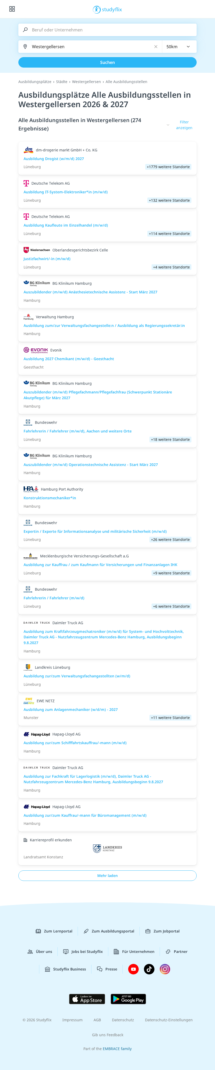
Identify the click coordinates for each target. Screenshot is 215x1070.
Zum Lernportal (58, 931)
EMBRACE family (117, 1048)
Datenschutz (123, 1019)
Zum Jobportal (167, 931)
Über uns (44, 951)
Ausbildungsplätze (34, 81)
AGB (97, 1019)
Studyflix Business (69, 969)
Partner (180, 951)
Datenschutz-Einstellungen (169, 1019)
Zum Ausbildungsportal (113, 931)
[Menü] (12, 9)
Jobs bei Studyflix (87, 951)
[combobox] (179, 46)
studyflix (112, 9)
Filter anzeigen (184, 124)
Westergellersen (86, 81)
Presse (111, 969)
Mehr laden (107, 875)
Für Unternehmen (138, 951)
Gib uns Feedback (107, 1034)
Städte (61, 81)
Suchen (107, 62)
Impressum (72, 1019)
